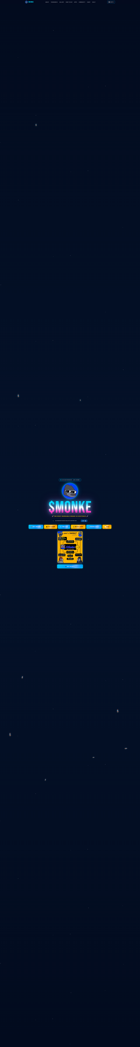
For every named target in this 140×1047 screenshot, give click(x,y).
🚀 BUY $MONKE (36, 526)
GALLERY (61, 2)
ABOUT (47, 2)
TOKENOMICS (54, 2)
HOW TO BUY (69, 2)
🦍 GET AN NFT (70, 566)
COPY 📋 (84, 520)
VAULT (94, 2)
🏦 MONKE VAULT (94, 526)
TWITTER (65, 526)
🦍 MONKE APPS (78, 526)
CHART (88, 2)
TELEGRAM (51, 526)
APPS (75, 2)
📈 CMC (107, 526)
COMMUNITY (82, 2)
